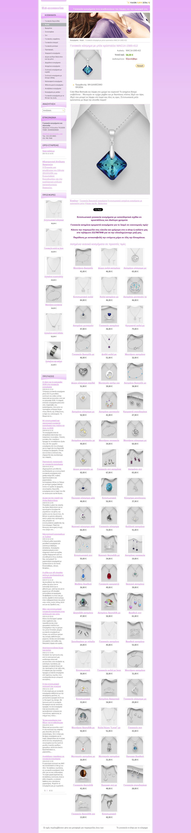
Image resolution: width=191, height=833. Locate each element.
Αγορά (140, 66)
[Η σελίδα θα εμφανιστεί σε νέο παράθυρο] (87, 79)
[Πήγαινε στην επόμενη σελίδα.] (50, 790)
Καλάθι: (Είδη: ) (140, 3)
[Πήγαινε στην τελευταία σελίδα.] (52, 790)
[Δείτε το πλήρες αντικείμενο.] (83, 257)
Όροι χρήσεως (49, 151)
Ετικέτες (74, 201)
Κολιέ (82, 40)
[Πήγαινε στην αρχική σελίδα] (52, 8)
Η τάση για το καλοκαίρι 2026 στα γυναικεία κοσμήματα (52, 384)
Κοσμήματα (74, 40)
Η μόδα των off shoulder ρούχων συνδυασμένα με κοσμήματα (53, 575)
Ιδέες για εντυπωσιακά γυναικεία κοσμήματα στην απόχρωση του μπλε (54, 611)
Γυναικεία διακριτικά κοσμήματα (93, 201)
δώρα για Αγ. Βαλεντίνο (96, 203)
